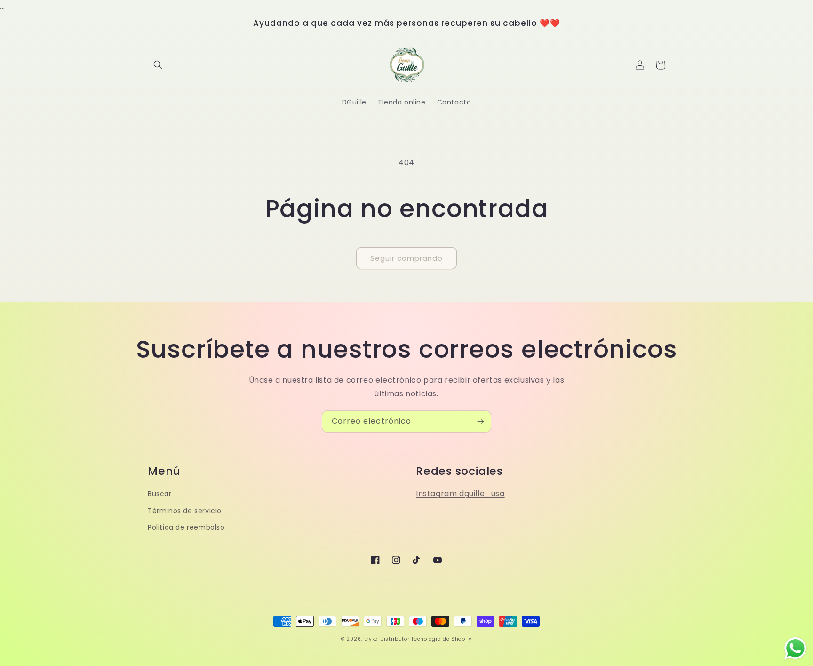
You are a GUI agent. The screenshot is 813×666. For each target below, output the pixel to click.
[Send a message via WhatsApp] (795, 648)
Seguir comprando (406, 258)
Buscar (160, 493)
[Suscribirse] (480, 421)
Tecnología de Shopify (441, 638)
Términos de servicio (185, 510)
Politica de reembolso (186, 527)
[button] (158, 65)
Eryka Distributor (387, 638)
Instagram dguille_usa (460, 493)
